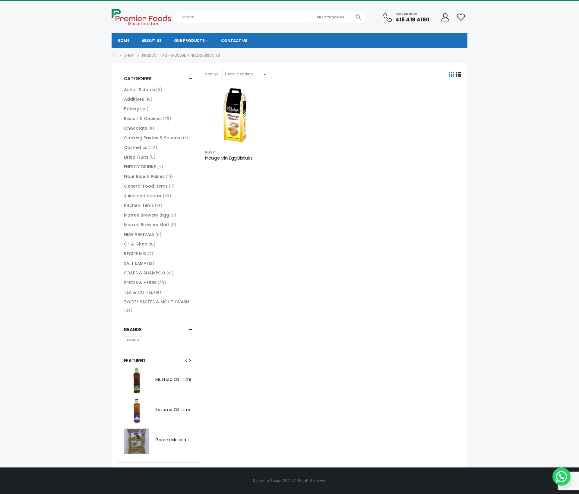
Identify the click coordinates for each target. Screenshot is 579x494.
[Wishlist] (461, 17)
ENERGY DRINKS (140, 167)
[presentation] (186, 360)
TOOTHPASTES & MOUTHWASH (156, 302)
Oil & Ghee (135, 244)
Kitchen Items (139, 205)
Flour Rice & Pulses (144, 176)
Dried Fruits (136, 157)
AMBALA (133, 340)
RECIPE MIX (135, 254)
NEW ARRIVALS (139, 234)
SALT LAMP (135, 263)
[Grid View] (451, 74)
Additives (134, 99)
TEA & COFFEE (138, 292)
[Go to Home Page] (114, 55)
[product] (235, 115)
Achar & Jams (139, 90)
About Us (152, 40)
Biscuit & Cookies (143, 119)
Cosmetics (135, 147)
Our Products (189, 40)
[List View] (458, 74)
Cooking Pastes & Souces (152, 138)
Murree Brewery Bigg (146, 215)
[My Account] (445, 17)
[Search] (358, 17)
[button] (561, 476)
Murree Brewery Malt (146, 225)
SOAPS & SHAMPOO (144, 273)
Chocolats (135, 128)
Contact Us (234, 40)
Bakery (210, 152)
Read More (254, 95)
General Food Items (146, 186)
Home (123, 40)
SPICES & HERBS (140, 283)
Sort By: (212, 74)
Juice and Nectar (143, 196)
